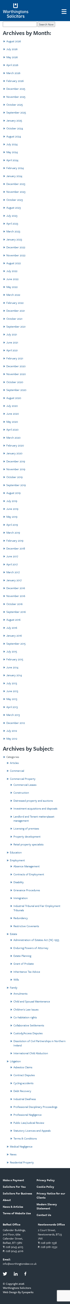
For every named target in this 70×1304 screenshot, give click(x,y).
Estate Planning (22, 956)
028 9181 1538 (49, 1243)
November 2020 (16, 374)
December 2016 (15, 588)
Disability (18, 882)
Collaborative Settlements (28, 1025)
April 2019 (12, 525)
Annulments (20, 993)
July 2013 (11, 683)
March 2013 (13, 715)
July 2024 (12, 144)
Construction (21, 792)
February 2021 (14, 358)
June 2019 (12, 509)
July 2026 (12, 49)
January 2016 (14, 635)
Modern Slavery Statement (47, 1206)
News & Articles (13, 1207)
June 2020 (12, 413)
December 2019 (15, 461)
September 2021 (16, 326)
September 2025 (16, 112)
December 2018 (15, 548)
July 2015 (11, 651)
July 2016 (11, 628)
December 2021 (15, 310)
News (13, 1154)
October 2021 (14, 319)
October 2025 (14, 104)
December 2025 (15, 89)
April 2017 (12, 564)
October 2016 (14, 604)
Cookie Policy (45, 1187)
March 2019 (13, 532)
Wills (16, 979)
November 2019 (15, 469)
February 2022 (15, 303)
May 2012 (11, 738)
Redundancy (20, 918)
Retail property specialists (28, 844)
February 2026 (15, 81)
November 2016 (15, 596)
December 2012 (15, 723)
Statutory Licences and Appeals (32, 1130)
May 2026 (12, 57)
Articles (14, 763)
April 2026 (12, 65)
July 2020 (12, 406)
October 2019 (14, 477)
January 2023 (14, 239)
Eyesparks (27, 1292)
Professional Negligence (27, 1115)
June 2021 (12, 342)
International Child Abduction (30, 1053)
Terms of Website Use (17, 1213)
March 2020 (13, 437)
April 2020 (12, 429)
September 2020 (16, 390)
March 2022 (13, 295)
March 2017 (13, 572)
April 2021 (12, 350)
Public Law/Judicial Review (28, 1123)
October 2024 (14, 128)
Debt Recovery (22, 1091)
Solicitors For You (14, 1187)
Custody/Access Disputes (28, 1033)
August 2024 (13, 136)
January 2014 (14, 675)
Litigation (15, 1061)
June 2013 (12, 691)
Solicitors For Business (17, 1193)
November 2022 (15, 255)
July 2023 (11, 216)
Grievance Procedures (26, 890)
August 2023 (13, 207)
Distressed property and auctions (33, 800)
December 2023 (15, 184)
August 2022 (13, 263)
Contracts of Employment (28, 874)
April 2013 (12, 707)
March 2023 (13, 231)
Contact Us (44, 1215)
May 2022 (12, 287)
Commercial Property (22, 779)
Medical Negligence (21, 1146)
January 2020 (14, 453)
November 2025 (15, 97)
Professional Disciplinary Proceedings (35, 1107)
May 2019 (11, 516)
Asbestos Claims (22, 1067)
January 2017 (14, 580)
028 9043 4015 (14, 1247)
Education (16, 852)
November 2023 (15, 192)
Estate (13, 934)
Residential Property (22, 1162)
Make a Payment (13, 1180)
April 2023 (12, 223)
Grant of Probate (23, 964)
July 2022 (11, 271)
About (7, 1200)
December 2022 (15, 247)
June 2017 (12, 556)
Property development (27, 836)
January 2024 (14, 176)
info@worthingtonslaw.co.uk (20, 1264)
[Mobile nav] (64, 11)
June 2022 (12, 279)
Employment (17, 860)
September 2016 (16, 612)
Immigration (20, 898)
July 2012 (11, 731)
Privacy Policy (46, 1180)
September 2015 (16, 643)
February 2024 (15, 168)
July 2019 (11, 501)
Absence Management (26, 866)
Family (13, 987)
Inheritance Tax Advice (26, 972)
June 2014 (12, 667)
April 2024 (12, 160)
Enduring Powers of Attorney (30, 948)
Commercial (17, 771)
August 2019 (13, 493)
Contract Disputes (24, 1075)
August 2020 (13, 398)
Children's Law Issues (25, 1009)
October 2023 (14, 200)
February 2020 (15, 445)
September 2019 (16, 485)
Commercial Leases (24, 785)
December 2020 (16, 366)
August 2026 (13, 41)
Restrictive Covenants (26, 926)
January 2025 (14, 120)
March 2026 (13, 73)
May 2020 (12, 422)
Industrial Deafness (24, 1099)
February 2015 (14, 659)
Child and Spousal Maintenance (31, 1001)
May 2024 (12, 152)
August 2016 (13, 620)
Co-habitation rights (25, 1017)
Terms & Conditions (25, 1138)
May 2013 (11, 699)
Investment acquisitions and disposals (35, 808)
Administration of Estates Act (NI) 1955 (36, 940)
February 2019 (14, 540)
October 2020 (14, 382)
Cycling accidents (23, 1083)
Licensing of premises (26, 828)
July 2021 (11, 334)
